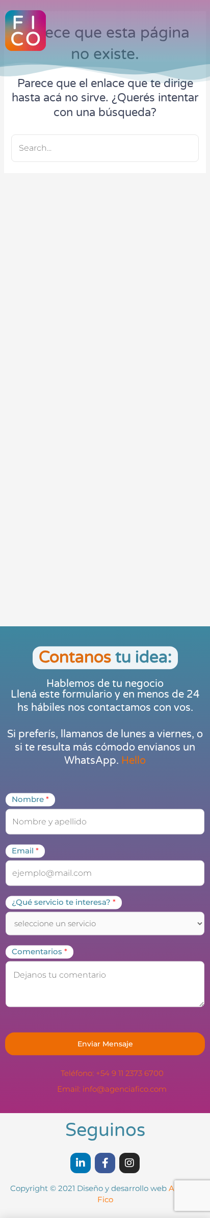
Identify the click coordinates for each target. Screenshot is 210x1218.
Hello (133, 761)
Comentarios (39, 951)
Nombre (30, 799)
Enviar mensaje (105, 1043)
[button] (187, 35)
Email (25, 850)
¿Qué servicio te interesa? (64, 902)
